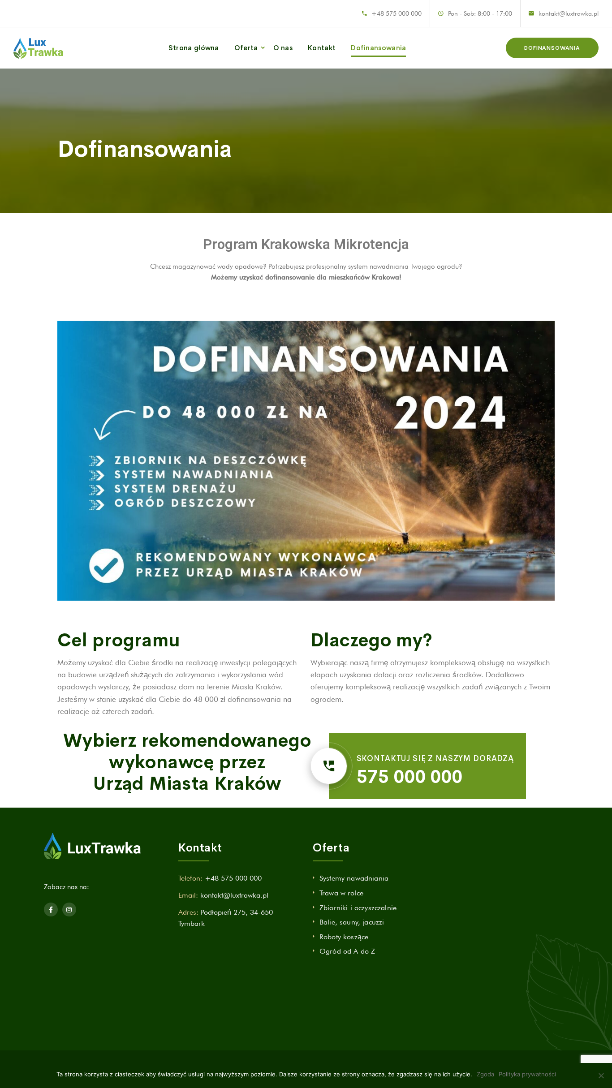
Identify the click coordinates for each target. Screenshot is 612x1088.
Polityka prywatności (527, 1074)
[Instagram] (69, 909)
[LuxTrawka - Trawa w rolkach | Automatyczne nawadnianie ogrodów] (38, 48)
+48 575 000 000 (396, 13)
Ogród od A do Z (347, 951)
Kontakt (322, 47)
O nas (283, 47)
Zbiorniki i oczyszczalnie (358, 907)
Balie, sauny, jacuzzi (351, 922)
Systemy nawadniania (353, 878)
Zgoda (485, 1074)
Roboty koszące (343, 937)
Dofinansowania (378, 47)
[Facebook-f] (51, 909)
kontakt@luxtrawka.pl (569, 13)
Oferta (246, 47)
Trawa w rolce (341, 893)
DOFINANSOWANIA (552, 48)
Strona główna (193, 47)
